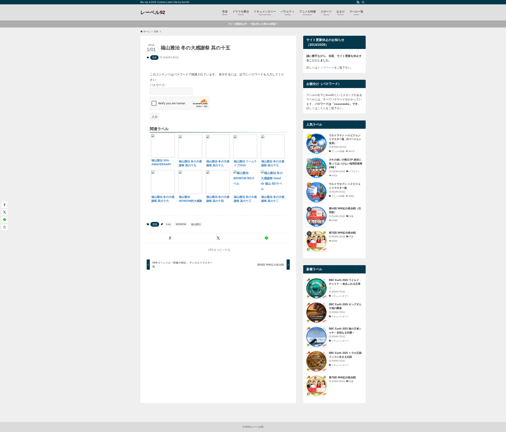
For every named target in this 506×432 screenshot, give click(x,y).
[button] (170, 238)
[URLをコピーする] (5, 227)
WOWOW (181, 224)
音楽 (154, 57)
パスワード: (157, 85)
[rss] (358, 2)
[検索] (363, 2)
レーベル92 (152, 12)
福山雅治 (196, 224)
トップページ (325, 67)
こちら (321, 108)
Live (168, 224)
